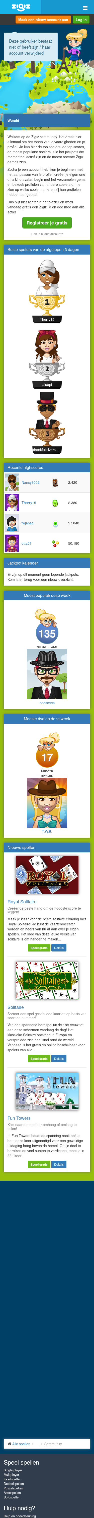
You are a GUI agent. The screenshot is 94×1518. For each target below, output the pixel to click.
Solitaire (16, 1007)
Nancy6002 (31, 482)
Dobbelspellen (14, 1483)
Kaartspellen (12, 1479)
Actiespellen (12, 1492)
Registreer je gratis (47, 222)
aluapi (47, 384)
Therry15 (47, 319)
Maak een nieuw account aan (43, 19)
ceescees (47, 702)
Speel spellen (21, 1462)
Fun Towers (19, 1117)
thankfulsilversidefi (47, 449)
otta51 (27, 543)
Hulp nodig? (19, 1507)
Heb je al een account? (47, 233)
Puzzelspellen (13, 1488)
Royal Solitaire (22, 901)
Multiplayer (11, 1474)
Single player (13, 1470)
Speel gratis (39, 947)
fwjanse (28, 522)
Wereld (13, 120)
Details (59, 947)
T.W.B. (47, 831)
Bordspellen (12, 1497)
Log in (81, 19)
